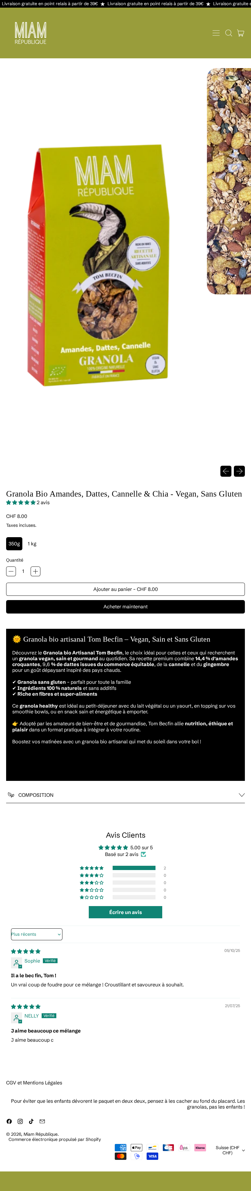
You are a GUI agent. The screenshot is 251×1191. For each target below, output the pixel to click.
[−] (11, 571)
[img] (25, 951)
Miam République (41, 1134)
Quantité (14, 560)
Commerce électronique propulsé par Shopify (55, 1139)
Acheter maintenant (125, 606)
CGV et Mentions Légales (34, 1083)
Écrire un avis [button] (125, 912)
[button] (228, 33)
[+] (35, 571)
